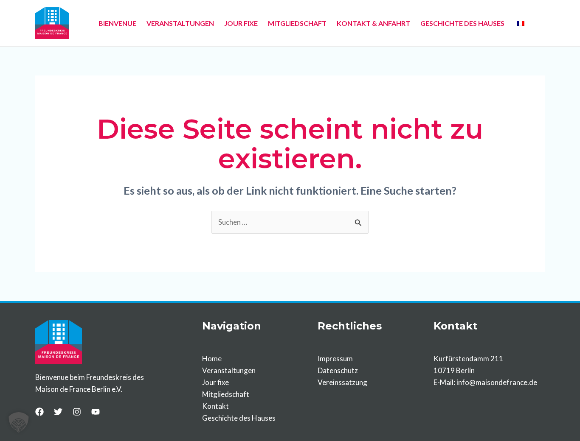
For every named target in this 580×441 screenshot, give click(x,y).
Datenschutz (338, 370)
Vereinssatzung (342, 382)
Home (212, 358)
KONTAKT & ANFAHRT (373, 23)
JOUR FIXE (241, 23)
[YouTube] (95, 412)
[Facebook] (39, 412)
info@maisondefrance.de (496, 382)
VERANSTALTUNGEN (180, 23)
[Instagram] (77, 412)
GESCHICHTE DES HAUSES (462, 23)
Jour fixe (215, 382)
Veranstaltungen (229, 370)
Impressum (335, 358)
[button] (18, 422)
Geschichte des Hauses (239, 417)
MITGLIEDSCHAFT (297, 23)
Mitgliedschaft (225, 394)
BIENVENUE (117, 23)
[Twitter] (58, 412)
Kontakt (215, 406)
